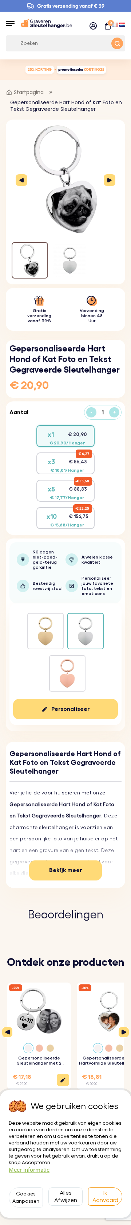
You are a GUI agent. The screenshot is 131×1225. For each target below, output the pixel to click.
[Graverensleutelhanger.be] (46, 23)
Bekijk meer (65, 870)
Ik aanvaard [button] (105, 1196)
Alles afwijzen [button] (65, 1196)
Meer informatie (29, 1169)
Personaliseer (70, 709)
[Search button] (117, 43)
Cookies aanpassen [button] (25, 1197)
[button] (10, 23)
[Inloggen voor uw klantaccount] (93, 26)
